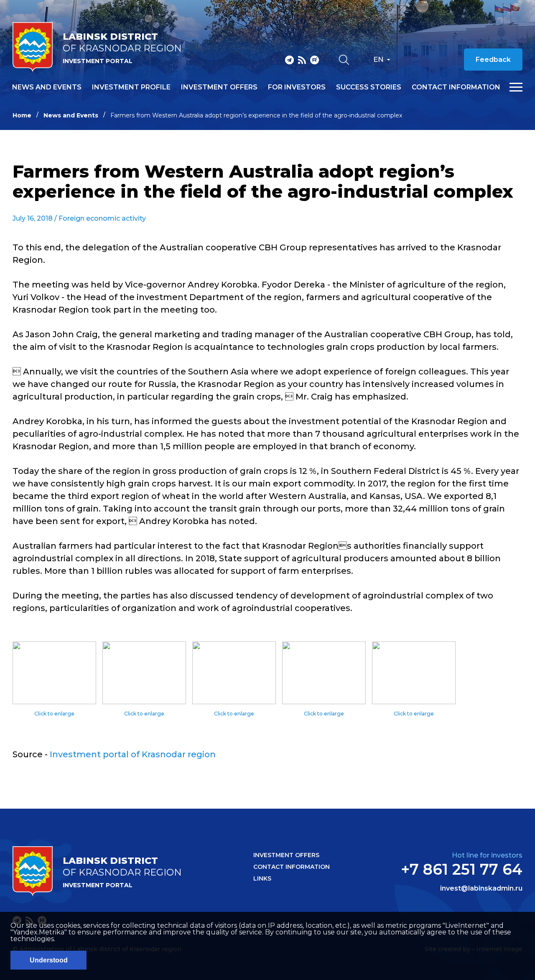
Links (262, 878)
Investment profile (131, 87)
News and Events (70, 115)
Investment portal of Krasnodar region (133, 754)
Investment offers (219, 87)
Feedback (493, 60)
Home (22, 115)
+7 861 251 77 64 (461, 869)
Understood (49, 960)
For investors (297, 87)
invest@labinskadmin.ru (481, 888)
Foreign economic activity (102, 218)
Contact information (456, 87)
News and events (47, 87)
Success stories (368, 87)
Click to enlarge (54, 713)
